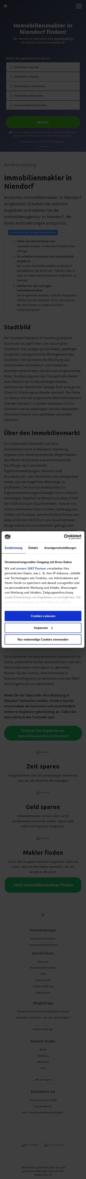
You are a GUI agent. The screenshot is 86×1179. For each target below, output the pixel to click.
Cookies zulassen (43, 616)
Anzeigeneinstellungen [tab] (60, 547)
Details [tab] (33, 547)
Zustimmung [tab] (13, 547)
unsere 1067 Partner (31, 568)
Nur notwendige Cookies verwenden (43, 639)
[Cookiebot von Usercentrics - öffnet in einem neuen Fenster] (63, 536)
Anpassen (41, 628)
